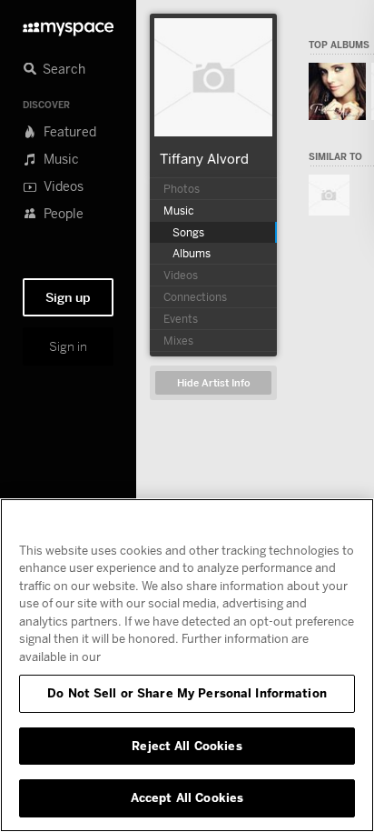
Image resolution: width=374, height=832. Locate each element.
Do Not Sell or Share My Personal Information (187, 693)
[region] (187, 665)
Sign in (68, 346)
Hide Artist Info (214, 383)
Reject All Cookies (186, 745)
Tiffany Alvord (204, 158)
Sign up (68, 297)
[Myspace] (68, 24)
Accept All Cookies (187, 797)
